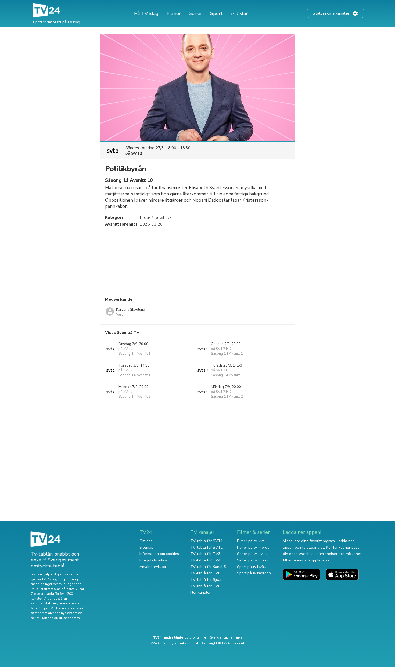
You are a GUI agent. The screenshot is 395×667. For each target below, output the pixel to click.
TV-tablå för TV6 (205, 573)
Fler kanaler (200, 592)
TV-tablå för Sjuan (206, 579)
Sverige (215, 637)
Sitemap (146, 547)
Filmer (174, 13)
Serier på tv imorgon (254, 560)
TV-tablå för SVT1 (206, 540)
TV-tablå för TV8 (205, 586)
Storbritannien (197, 637)
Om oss (145, 540)
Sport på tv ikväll (251, 566)
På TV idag (146, 13)
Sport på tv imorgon (254, 573)
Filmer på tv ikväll (252, 540)
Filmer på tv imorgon (254, 547)
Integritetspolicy (153, 560)
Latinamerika (232, 637)
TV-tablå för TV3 (205, 553)
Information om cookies (159, 553)
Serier (195, 13)
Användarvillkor (152, 566)
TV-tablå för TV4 (205, 560)
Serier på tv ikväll (252, 553)
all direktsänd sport (69, 608)
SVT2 (136, 153)
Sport (216, 13)
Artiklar (239, 13)
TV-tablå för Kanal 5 (208, 566)
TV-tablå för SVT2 (206, 547)
